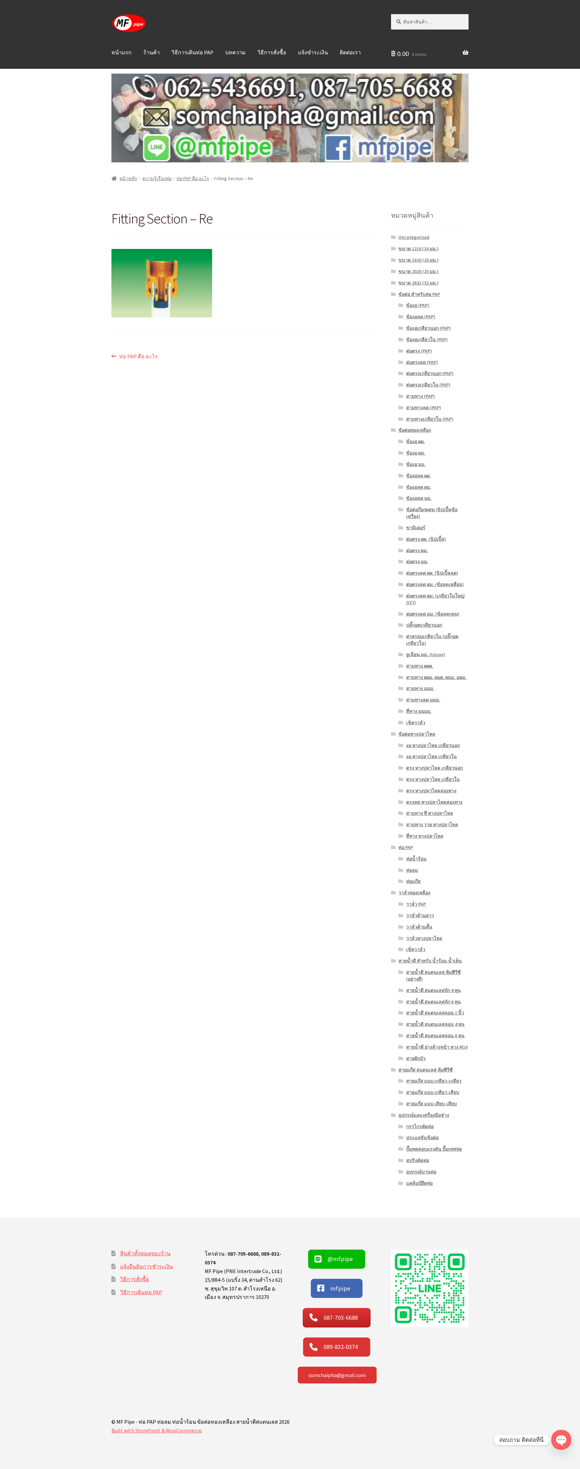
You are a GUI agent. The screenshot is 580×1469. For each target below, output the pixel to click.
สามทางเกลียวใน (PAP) (429, 419)
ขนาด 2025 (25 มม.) (418, 271)
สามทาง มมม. (420, 688)
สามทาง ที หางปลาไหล (429, 813)
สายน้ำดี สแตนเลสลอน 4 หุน (435, 1024)
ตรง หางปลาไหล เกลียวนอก (434, 768)
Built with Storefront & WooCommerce (156, 1430)
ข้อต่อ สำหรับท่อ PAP (419, 294)
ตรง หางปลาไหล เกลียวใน (433, 779)
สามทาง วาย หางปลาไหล (432, 825)
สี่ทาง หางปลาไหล (424, 836)
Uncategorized (413, 237)
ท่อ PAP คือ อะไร (193, 178)
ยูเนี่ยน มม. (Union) (425, 654)
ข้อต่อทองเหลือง (414, 430)
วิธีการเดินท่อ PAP (192, 52)
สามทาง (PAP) (420, 396)
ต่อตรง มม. (417, 562)
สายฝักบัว (416, 1058)
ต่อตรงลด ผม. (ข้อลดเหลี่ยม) (435, 584)
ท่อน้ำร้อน (416, 859)
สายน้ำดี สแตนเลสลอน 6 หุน (435, 1036)
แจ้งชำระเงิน (313, 52)
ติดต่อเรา (350, 52)
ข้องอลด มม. (419, 498)
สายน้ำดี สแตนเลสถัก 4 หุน (433, 990)
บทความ (235, 52)
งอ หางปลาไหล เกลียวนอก (433, 745)
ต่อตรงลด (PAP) (422, 362)
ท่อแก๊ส (413, 881)
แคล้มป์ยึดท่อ (419, 1183)
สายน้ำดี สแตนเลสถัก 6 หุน (433, 1002)
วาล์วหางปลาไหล (424, 938)
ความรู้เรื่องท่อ (157, 178)
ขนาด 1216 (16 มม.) (418, 249)
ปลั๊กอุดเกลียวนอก (424, 625)
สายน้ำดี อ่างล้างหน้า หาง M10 (437, 1047)
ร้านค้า (151, 52)
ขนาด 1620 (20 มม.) (418, 260)
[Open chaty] (561, 1440)
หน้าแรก (121, 52)
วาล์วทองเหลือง (414, 893)
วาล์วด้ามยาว (420, 915)
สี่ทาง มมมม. (419, 711)
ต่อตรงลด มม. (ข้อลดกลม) (433, 614)
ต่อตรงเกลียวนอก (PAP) (429, 373)
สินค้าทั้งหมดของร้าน (145, 1253)
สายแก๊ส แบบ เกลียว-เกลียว (434, 1081)
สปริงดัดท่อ (417, 1160)
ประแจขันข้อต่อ (422, 1138)
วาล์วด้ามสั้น (419, 927)
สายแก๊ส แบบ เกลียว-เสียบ (432, 1092)
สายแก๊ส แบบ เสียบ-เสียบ (431, 1104)
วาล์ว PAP (416, 904)
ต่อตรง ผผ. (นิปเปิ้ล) (426, 539)
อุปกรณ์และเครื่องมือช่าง (423, 1115)
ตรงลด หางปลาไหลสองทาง (434, 802)
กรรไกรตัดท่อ (420, 1126)
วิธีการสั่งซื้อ (271, 52)
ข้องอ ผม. (415, 453)
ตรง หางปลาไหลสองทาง (431, 791)
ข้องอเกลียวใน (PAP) (427, 339)
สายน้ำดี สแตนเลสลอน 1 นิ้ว (435, 1013)
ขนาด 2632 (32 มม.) (418, 283)
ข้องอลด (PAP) (420, 317)
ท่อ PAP (405, 847)
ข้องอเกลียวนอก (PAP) (428, 328)
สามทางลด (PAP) (423, 408)
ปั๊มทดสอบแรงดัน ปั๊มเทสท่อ (434, 1149)
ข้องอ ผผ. (415, 441)
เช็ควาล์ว (415, 723)
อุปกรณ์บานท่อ (421, 1172)
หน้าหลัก (128, 178)
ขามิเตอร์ (415, 528)
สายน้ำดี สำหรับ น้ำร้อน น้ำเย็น (430, 961)
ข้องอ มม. (416, 464)
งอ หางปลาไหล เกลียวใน (431, 756)
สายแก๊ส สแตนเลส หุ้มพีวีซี (425, 1070)
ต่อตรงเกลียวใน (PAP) (428, 385)
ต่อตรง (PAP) (419, 351)
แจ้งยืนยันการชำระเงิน (146, 1266)
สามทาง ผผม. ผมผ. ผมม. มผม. (436, 677)
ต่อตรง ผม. (417, 550)
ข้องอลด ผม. (418, 487)
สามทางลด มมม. (423, 700)
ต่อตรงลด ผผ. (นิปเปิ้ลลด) (432, 573)
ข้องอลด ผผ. (418, 476)
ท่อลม (412, 870)
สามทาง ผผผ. (419, 666)
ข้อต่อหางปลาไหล (416, 734)
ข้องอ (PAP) (417, 305)
